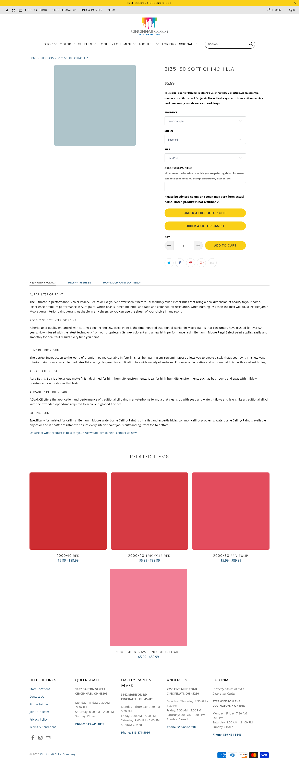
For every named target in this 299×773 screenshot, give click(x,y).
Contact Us (36, 696)
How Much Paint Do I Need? (122, 282)
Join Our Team (39, 712)
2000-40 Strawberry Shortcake (148, 607)
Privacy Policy (38, 719)
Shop (48, 44)
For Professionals (179, 44)
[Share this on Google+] (201, 262)
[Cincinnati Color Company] (149, 26)
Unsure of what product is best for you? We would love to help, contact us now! (83, 433)
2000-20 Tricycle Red (149, 511)
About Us (147, 44)
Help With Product (42, 282)
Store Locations (39, 689)
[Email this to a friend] (212, 262)
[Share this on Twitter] (169, 262)
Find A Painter (92, 10)
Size (167, 149)
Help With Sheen (79, 282)
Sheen (169, 131)
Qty (167, 237)
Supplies (85, 44)
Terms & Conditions (42, 727)
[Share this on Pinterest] (190, 262)
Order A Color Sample (205, 226)
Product (171, 112)
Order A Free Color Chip (205, 213)
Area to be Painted (204, 173)
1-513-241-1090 (36, 10)
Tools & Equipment (115, 44)
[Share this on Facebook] (179, 262)
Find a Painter (38, 704)
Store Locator (64, 10)
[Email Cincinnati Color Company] (20, 10)
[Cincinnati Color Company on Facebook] (7, 10)
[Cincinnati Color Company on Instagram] (13, 10)
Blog (111, 10)
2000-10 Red (68, 511)
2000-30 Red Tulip (231, 511)
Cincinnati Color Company (57, 754)
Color (65, 44)
